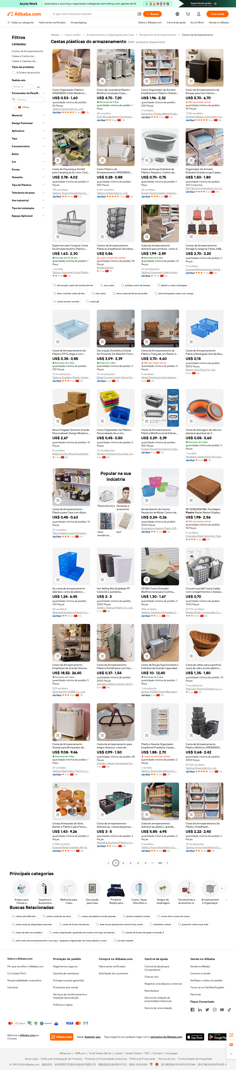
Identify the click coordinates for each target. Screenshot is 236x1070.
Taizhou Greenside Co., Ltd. (67, 108)
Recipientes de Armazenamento (157, 34)
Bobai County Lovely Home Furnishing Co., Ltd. (116, 377)
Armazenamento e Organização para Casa (110, 34)
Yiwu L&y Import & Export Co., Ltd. (204, 688)
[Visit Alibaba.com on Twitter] (207, 1009)
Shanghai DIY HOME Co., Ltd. (68, 691)
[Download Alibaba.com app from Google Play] (218, 1037)
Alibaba (55, 34)
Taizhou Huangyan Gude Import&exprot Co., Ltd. (160, 272)
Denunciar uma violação (158, 1008)
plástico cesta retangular (174, 285)
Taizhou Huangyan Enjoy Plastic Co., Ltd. (71, 272)
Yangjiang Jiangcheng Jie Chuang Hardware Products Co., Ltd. (204, 456)
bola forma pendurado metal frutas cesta (121, 924)
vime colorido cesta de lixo (71, 293)
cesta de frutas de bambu (76, 924)
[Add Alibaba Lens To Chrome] (61, 1037)
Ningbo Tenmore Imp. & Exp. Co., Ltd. (116, 453)
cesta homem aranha (68, 301)
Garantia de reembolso (66, 973)
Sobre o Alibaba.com (19, 958)
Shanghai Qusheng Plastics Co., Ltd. (71, 612)
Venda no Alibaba (200, 966)
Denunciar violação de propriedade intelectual (158, 999)
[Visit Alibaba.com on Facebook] (192, 1009)
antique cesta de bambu (137, 285)
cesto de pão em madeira (29, 932)
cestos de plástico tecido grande (98, 916)
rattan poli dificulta (26, 916)
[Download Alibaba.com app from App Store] (195, 1037)
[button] (139, 14)
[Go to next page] (167, 863)
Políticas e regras (63, 1004)
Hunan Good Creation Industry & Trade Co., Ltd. (160, 193)
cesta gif (94, 301)
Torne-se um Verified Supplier (207, 987)
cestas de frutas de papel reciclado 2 (144, 932)
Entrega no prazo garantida (68, 980)
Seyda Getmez (105, 267)
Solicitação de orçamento (113, 973)
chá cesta (100, 293)
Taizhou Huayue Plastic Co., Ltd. (115, 607)
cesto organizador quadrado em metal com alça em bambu (84, 932)
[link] (231, 1035)
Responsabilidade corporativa (24, 980)
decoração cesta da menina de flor (75, 285)
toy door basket (125, 940)
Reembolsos (152, 990)
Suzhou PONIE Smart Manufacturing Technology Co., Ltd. (160, 691)
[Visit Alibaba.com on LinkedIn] (200, 1009)
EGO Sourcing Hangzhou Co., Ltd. (204, 188)
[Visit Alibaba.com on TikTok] (229, 1009)
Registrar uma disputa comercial (163, 983)
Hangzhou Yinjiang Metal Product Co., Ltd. (160, 113)
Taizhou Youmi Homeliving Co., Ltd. (71, 193)
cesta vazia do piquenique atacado (34, 924)
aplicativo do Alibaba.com (166, 1036)
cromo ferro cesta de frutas (175, 916)
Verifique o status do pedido (206, 980)
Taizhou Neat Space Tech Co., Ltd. (71, 771)
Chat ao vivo (152, 976)
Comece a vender (200, 973)
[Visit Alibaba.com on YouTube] (222, 1009)
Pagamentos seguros (65, 966)
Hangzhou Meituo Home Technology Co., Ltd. (116, 683)
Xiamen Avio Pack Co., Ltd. (201, 369)
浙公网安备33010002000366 (178, 1064)
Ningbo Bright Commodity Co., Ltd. (204, 612)
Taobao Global (133, 1053)
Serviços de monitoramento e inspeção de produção (70, 996)
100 (160, 863)
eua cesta (109, 285)
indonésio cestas (162, 924)
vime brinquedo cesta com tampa (175, 293)
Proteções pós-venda (65, 987)
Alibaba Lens (27, 1035)
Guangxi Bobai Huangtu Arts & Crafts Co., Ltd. (204, 269)
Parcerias (195, 994)
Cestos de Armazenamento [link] (197, 34)
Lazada (118, 1053)
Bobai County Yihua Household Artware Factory (71, 453)
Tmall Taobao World (100, 1053)
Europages (171, 1053)
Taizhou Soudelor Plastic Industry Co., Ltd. (71, 377)
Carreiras (12, 987)
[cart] (188, 14)
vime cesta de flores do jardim (132, 293)
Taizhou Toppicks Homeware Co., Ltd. (160, 612)
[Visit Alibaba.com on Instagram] (214, 1009)
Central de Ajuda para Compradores (157, 968)
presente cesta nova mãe (195, 924)
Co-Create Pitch (16, 973)
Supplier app (92, 1036)
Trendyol (157, 1053)
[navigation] (28, 449)
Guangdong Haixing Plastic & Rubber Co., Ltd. (160, 528)
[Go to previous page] (108, 863)
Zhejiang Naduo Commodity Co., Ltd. (204, 116)
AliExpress (65, 1053)
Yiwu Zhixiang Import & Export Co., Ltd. (71, 533)
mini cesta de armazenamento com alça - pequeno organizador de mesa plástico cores (61, 940)
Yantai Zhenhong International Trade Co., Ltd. (160, 377)
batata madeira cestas (138, 916)
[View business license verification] (151, 1064)
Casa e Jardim (73, 34)
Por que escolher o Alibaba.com (25, 966)
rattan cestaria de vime (58, 916)
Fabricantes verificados (112, 966)
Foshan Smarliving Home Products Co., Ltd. (160, 449)
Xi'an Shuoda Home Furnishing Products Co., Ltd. (116, 116)
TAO (146, 1053)
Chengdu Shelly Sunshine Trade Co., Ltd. (204, 536)
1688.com (80, 1053)
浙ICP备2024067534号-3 (212, 1064)
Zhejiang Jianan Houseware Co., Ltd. (116, 763)
